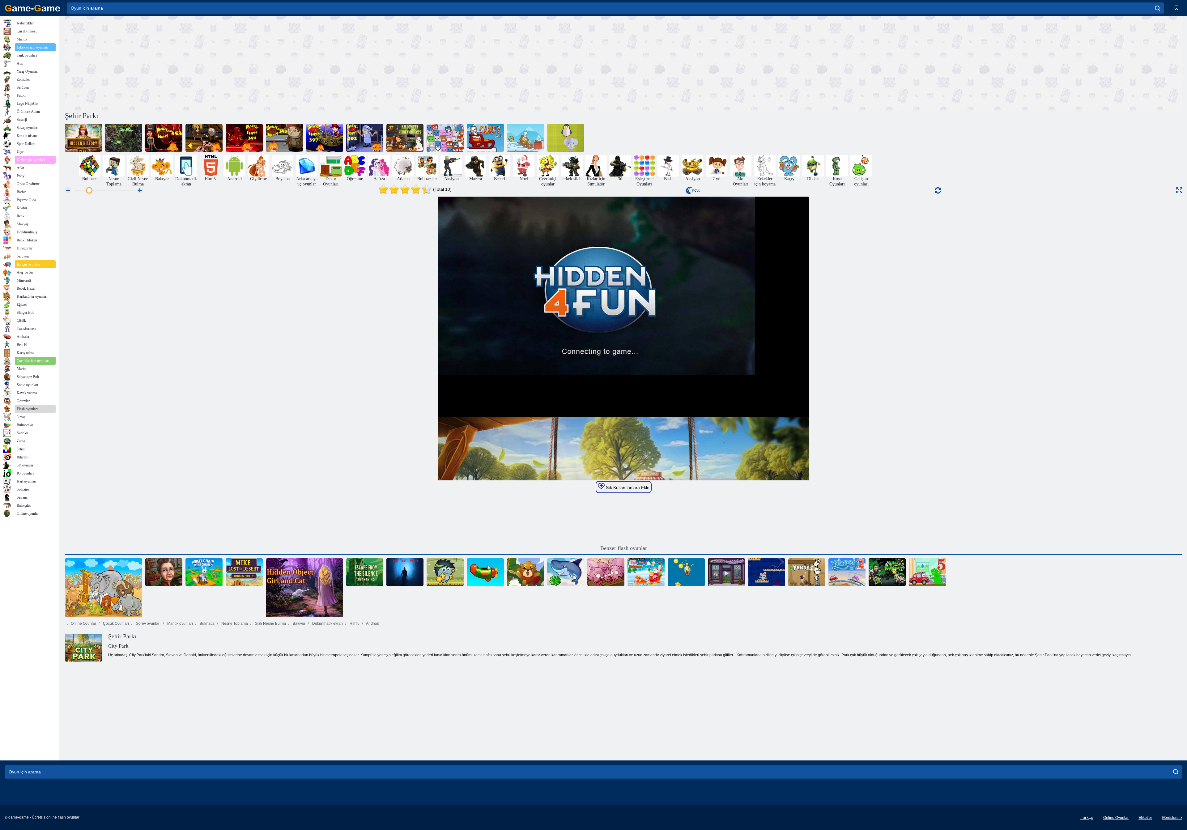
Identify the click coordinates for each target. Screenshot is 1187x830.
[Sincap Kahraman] (525, 572)
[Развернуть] (1179, 190)
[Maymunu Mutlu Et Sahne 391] (244, 138)
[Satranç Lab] (766, 572)
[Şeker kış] (485, 138)
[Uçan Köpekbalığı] (565, 572)
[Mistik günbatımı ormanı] (123, 138)
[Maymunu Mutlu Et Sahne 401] (364, 138)
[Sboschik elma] (445, 572)
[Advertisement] (344, 62)
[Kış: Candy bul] (525, 138)
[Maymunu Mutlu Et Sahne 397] (324, 138)
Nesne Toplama (234, 623)
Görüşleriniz (1172, 817)
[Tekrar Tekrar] (485, 572)
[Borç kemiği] (404, 572)
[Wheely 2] (847, 572)
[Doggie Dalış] (686, 572)
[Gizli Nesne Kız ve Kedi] (304, 587)
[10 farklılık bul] (103, 587)
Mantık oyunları (179, 623)
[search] (1157, 8)
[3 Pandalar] (806, 572)
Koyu (696, 190)
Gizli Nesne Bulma (270, 623)
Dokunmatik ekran (327, 623)
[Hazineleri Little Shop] (726, 572)
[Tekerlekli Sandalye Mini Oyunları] (204, 572)
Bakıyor (298, 623)
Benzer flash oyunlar (623, 548)
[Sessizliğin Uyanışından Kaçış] (364, 572)
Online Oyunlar (83, 623)
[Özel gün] (163, 572)
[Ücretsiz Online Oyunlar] (32, 8)
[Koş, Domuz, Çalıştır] (605, 572)
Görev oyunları (147, 623)
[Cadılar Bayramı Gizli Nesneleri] (404, 138)
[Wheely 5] (927, 572)
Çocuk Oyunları (115, 623)
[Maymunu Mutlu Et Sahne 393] (284, 138)
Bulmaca (207, 623)
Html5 (354, 623)
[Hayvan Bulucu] (445, 138)
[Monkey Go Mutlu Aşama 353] (163, 138)
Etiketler (1145, 817)
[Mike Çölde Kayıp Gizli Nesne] (244, 572)
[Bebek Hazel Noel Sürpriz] (646, 572)
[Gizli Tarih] (83, 138)
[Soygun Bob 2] (887, 572)
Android (372, 623)
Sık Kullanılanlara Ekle (627, 487)
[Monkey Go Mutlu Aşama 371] (204, 138)
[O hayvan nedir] (565, 138)
